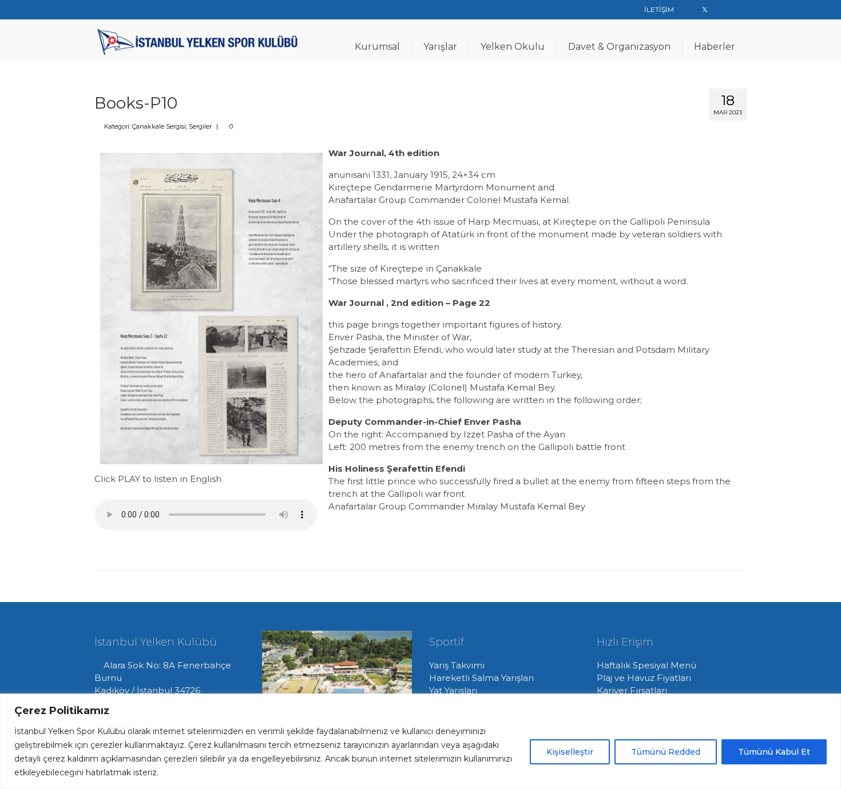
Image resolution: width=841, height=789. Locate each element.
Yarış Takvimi (457, 665)
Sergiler (200, 126)
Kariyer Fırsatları (632, 690)
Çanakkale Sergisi (159, 126)
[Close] (829, 703)
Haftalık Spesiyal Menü (646, 665)
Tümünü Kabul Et (774, 752)
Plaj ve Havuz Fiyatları (644, 677)
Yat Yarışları (453, 690)
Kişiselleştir (569, 752)
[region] (420, 741)
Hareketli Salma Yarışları (481, 677)
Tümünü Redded (665, 752)
